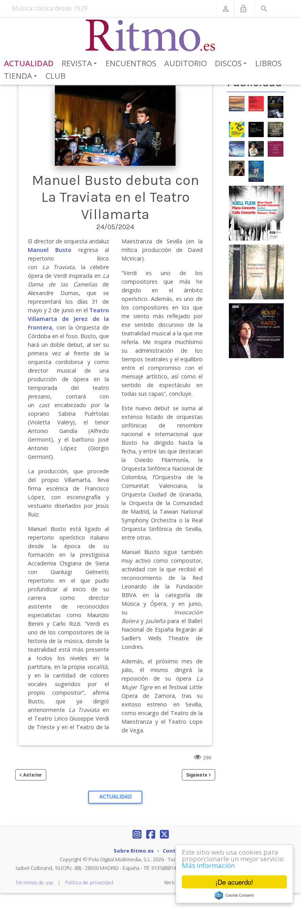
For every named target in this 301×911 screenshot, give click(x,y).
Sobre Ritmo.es (134, 850)
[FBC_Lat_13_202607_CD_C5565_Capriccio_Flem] (256, 212)
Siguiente (196, 775)
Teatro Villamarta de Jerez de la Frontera (68, 318)
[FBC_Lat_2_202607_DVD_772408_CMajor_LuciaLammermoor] (275, 106)
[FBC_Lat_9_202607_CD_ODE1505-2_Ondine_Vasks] (256, 271)
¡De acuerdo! (234, 882)
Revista (81, 64)
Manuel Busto (49, 250)
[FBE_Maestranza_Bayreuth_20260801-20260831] (256, 103)
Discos (232, 64)
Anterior (32, 775)
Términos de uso (34, 882)
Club (55, 76)
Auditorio (185, 63)
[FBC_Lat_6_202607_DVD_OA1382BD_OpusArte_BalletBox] (256, 170)
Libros (268, 63)
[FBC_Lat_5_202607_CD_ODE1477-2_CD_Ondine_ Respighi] (236, 167)
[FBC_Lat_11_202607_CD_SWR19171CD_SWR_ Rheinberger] (275, 148)
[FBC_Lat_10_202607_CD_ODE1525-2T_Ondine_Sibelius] (256, 148)
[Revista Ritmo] (151, 35)
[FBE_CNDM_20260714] (236, 103)
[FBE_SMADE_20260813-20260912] (256, 128)
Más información (208, 865)
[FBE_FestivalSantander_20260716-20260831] (236, 128)
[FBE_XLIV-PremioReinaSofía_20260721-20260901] (275, 128)
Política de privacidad (89, 882)
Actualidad (29, 63)
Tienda (22, 76)
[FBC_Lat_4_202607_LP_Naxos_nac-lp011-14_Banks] (236, 148)
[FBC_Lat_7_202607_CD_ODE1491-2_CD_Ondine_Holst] (256, 330)
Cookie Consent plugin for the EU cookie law (234, 895)
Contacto (175, 850)
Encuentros (130, 63)
